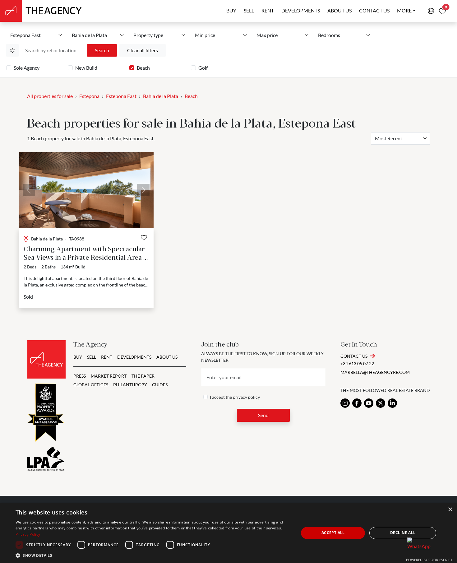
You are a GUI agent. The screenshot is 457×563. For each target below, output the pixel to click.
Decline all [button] (402, 532)
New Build (86, 68)
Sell (249, 10)
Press (79, 376)
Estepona (89, 96)
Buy (231, 10)
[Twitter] (380, 403)
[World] (431, 11)
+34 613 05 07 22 (357, 363)
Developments (300, 10)
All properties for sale (50, 96)
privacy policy (246, 397)
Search (102, 50)
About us (339, 10)
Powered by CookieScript (429, 559)
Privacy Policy (28, 534)
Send (263, 415)
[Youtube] (368, 403)
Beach (143, 68)
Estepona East (121, 96)
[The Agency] (46, 359)
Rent (267, 10)
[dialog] (228, 533)
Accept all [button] (333, 532)
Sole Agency (26, 68)
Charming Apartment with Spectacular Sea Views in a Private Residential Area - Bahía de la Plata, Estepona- (85, 257)
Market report (109, 376)
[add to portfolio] (144, 237)
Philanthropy (130, 384)
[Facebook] (357, 403)
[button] (153, 555)
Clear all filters (142, 50)
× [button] (450, 509)
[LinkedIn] (392, 403)
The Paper (143, 376)
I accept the (235, 397)
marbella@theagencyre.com (375, 372)
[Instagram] (345, 403)
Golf (203, 68)
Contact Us (353, 356)
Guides (160, 384)
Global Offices (90, 384)
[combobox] (400, 138)
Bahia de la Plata (160, 96)
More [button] (404, 10)
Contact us (374, 10)
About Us (167, 357)
